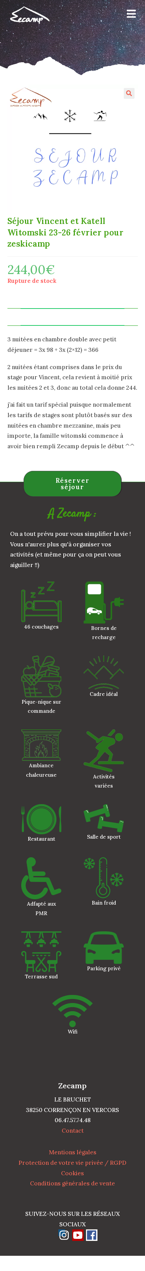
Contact (73, 1130)
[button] (129, 93)
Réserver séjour (73, 483)
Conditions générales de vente (72, 1183)
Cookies (72, 1173)
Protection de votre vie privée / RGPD (72, 1162)
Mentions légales (72, 1152)
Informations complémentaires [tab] (72, 317)
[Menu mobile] (129, 15)
